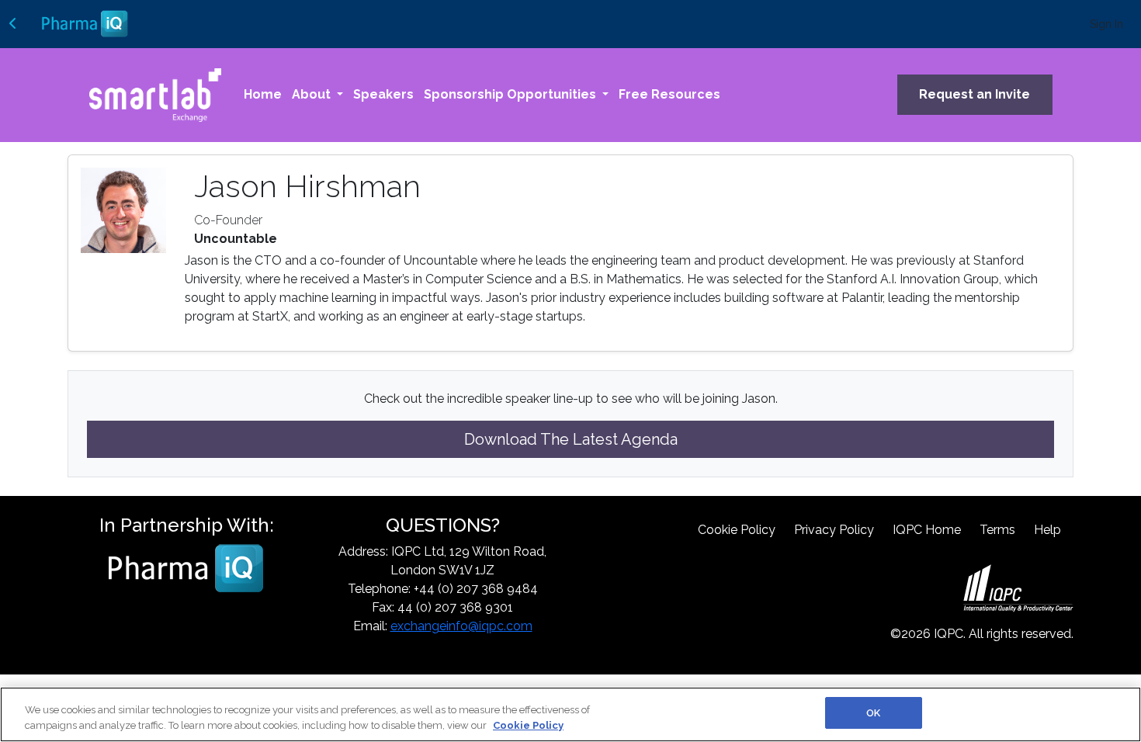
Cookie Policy (736, 529)
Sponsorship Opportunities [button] (511, 94)
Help (1047, 529)
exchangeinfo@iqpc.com (461, 626)
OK (873, 713)
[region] (570, 714)
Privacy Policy (834, 529)
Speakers (383, 94)
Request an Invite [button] (974, 94)
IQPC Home (927, 529)
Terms (997, 529)
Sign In (1106, 24)
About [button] (313, 94)
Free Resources (669, 94)
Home (263, 94)
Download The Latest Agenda (571, 439)
